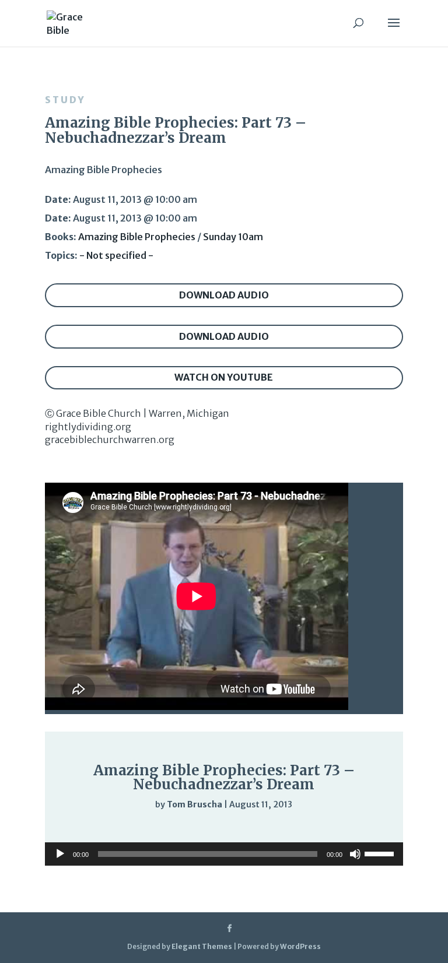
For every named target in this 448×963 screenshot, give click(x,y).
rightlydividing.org (88, 427)
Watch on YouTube (223, 377)
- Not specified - (116, 255)
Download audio (224, 295)
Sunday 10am (233, 236)
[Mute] (328, 829)
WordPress (300, 946)
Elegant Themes (202, 946)
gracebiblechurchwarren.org (109, 439)
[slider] (351, 828)
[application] (224, 828)
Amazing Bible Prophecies (136, 236)
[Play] (89, 827)
